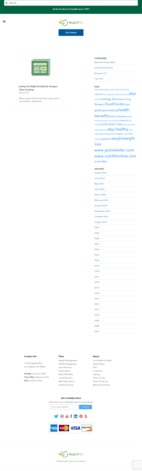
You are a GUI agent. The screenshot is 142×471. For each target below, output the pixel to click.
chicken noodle (119, 95)
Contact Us (97, 371)
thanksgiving (107, 134)
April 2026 (99, 189)
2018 (96, 271)
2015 (96, 287)
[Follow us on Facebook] (71, 416)
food (109, 104)
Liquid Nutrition (66, 378)
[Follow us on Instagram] (62, 416)
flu (104, 104)
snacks (97, 124)
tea (100, 134)
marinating (98, 121)
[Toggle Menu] (4, 18)
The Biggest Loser (120, 134)
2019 (96, 265)
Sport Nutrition (65, 367)
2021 (96, 255)
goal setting (110, 110)
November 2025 (102, 211)
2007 (96, 331)
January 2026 (100, 205)
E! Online (97, 99)
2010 (96, 315)
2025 (96, 233)
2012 (96, 304)
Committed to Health (102, 360)
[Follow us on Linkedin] (75, 416)
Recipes (98, 73)
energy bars (109, 99)
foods (118, 104)
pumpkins (115, 121)
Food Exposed (101, 67)
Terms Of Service (100, 381)
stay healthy (117, 129)
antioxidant (99, 89)
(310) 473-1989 (39, 374)
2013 (96, 298)
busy (127, 90)
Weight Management (68, 360)
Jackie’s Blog (98, 364)
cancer (98, 94)
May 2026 (99, 183)
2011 (96, 309)
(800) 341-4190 (42, 377)
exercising (124, 99)
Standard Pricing (66, 385)
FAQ (95, 367)
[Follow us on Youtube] (67, 416)
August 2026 (100, 172)
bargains (108, 90)
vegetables (105, 138)
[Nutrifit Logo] (71, 22)
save (129, 121)
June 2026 (99, 178)
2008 (96, 326)
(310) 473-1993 (35, 380)
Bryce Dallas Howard (118, 90)
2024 (96, 238)
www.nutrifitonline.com (115, 156)
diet (132, 93)
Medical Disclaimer (101, 385)
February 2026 (101, 200)
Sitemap (96, 374)
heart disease (117, 116)
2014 (96, 293)
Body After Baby (66, 374)
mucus (109, 121)
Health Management (67, 364)
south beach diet (111, 124)
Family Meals (64, 371)
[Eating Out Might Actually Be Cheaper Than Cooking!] (41, 67)
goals (98, 110)
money (104, 121)
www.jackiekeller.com (114, 150)
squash (124, 125)
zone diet (100, 161)
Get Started (71, 32)
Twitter (96, 139)
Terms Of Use (99, 378)
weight (116, 138)
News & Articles (102, 62)
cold (127, 95)
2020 (96, 260)
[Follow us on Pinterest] (81, 416)
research (123, 120)
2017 (96, 276)
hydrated (129, 117)
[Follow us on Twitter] (56, 416)
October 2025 (101, 216)
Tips (96, 78)
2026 (96, 227)
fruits (127, 104)
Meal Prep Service (66, 381)
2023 (96, 244)
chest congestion (108, 95)
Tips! (130, 133)
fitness (98, 104)
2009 (96, 320)
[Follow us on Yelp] (86, 416)
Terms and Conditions (77, 461)
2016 (96, 282)
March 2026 (100, 194)
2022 (96, 249)
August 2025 (100, 222)
